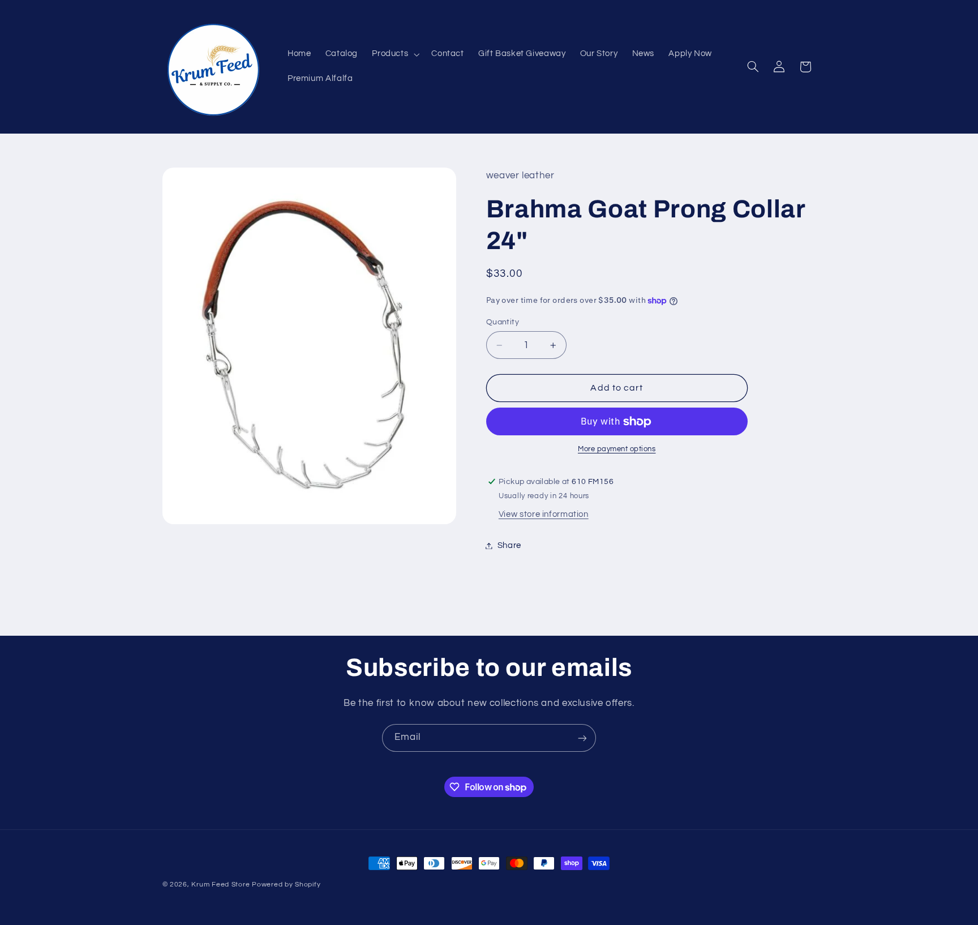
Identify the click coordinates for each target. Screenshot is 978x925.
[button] (394, 54)
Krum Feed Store (220, 884)
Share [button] (509, 545)
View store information (544, 515)
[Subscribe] (582, 738)
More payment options (617, 449)
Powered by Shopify (286, 884)
